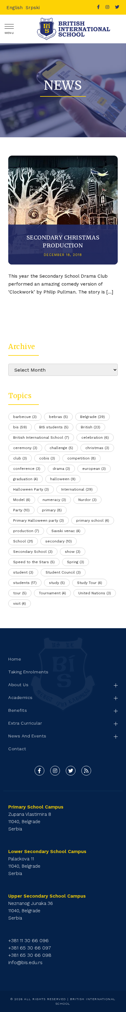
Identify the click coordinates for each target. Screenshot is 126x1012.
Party (21, 510)
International (77, 489)
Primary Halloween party (38, 520)
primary (52, 510)
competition (81, 458)
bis (20, 427)
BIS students (54, 427)
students (25, 583)
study (57, 583)
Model (21, 500)
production (26, 531)
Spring (75, 562)
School (23, 541)
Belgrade (92, 417)
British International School (41, 437)
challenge (61, 448)
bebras (58, 417)
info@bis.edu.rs (25, 962)
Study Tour (89, 583)
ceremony (25, 448)
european (94, 468)
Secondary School (33, 551)
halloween (63, 479)
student (23, 572)
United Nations (94, 593)
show (72, 551)
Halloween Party (31, 489)
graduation (25, 479)
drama (61, 468)
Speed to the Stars (34, 562)
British (90, 427)
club (20, 458)
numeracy (54, 500)
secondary (58, 541)
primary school (92, 520)
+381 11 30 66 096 (28, 940)
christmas (97, 448)
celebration (95, 437)
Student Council (63, 572)
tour (20, 593)
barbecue (25, 417)
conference (26, 468)
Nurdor (87, 500)
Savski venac (65, 531)
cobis (47, 458)
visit (19, 603)
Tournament (52, 593)
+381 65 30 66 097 (29, 948)
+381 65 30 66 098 (29, 955)
